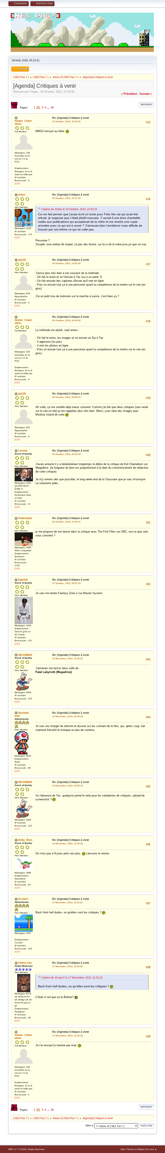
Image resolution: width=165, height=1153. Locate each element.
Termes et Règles (135, 1149)
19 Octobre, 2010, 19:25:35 (66, 121)
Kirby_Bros (25, 839)
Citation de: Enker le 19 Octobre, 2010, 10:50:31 (69, 209)
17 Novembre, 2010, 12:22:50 (67, 1035)
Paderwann (25, 518)
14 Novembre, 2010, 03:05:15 (67, 785)
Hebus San (25, 962)
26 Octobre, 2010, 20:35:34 (66, 454)
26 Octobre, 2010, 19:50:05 (66, 263)
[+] (18, 183)
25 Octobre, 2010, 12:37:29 (66, 198)
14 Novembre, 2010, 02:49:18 (67, 716)
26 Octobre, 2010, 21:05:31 (66, 522)
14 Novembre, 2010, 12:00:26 (67, 843)
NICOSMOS (25, 654)
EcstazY (23, 898)
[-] (16, 183)
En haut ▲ (151, 1149)
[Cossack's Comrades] (16, 165)
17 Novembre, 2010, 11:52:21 (67, 902)
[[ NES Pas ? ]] (16, 936)
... (48, 107)
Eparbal (23, 579)
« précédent (129, 93)
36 (52, 107)
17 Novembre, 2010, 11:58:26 (67, 966)
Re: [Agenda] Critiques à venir (70, 118)
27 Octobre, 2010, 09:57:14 (66, 583)
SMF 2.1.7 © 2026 (17, 1149)
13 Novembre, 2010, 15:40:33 (67, 658)
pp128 (22, 259)
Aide (123, 1149)
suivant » (145, 93)
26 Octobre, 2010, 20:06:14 (66, 397)
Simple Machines (36, 1149)
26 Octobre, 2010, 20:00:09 (66, 320)
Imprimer (146, 104)
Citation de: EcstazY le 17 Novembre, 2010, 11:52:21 (72, 977)
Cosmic (23, 450)
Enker (22, 194)
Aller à (89, 1125)
